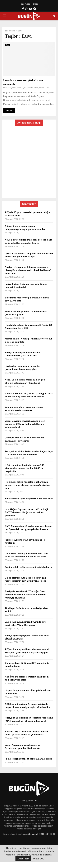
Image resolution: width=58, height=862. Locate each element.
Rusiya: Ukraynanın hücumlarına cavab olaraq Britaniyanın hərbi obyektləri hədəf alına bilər (28, 270)
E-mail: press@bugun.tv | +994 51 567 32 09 (35, 834)
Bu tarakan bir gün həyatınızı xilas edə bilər (29, 498)
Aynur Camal (15, 88)
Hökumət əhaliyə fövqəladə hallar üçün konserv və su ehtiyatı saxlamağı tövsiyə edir (27, 485)
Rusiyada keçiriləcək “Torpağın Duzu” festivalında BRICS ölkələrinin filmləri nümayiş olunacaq (26, 594)
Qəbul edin (23, 858)
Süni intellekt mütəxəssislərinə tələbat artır (28, 567)
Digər (8, 45)
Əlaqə (35, 4)
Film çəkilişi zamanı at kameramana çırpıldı (28, 758)
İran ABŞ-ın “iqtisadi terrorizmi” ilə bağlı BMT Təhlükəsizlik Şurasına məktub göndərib (26, 512)
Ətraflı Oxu (38, 859)
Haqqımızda (25, 4)
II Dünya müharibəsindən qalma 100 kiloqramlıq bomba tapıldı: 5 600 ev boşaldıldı (24, 468)
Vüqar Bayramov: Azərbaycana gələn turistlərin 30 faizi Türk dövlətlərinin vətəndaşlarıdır (25, 424)
